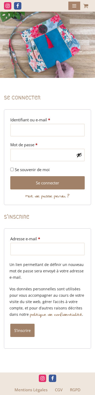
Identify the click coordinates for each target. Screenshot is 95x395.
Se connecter (47, 182)
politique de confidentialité (56, 314)
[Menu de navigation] (74, 5)
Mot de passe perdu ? (47, 196)
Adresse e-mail (25, 238)
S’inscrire (22, 330)
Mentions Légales (31, 389)
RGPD (75, 389)
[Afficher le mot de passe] (79, 155)
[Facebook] (17, 6)
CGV (59, 389)
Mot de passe (23, 144)
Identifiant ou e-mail (30, 119)
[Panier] (85, 5)
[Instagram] (7, 6)
